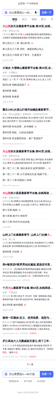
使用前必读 (14, 381)
